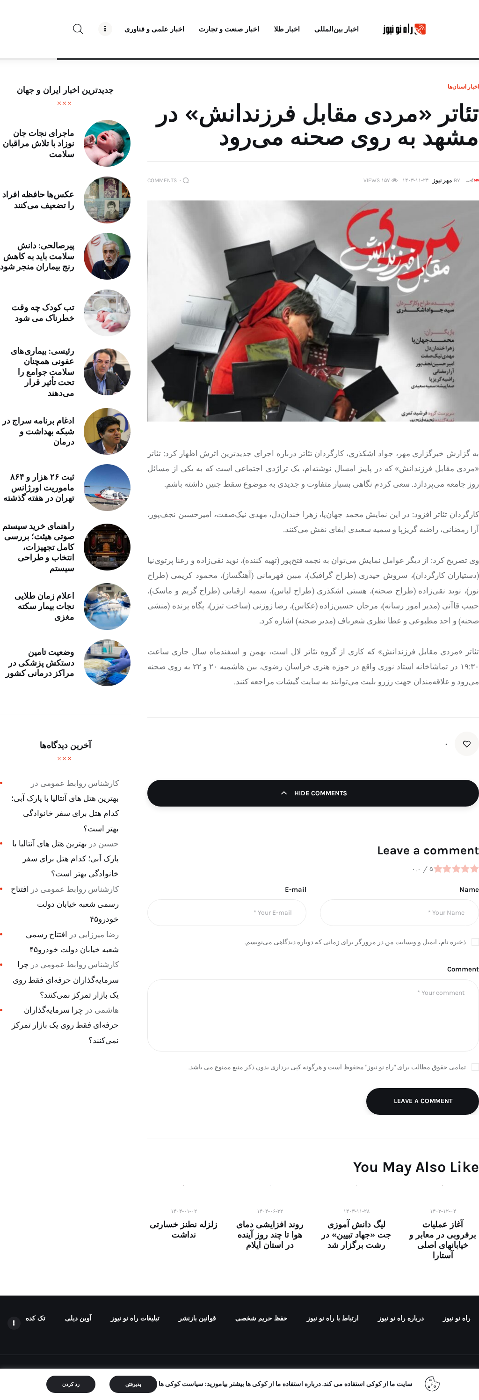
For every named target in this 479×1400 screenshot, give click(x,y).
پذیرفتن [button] (133, 1384)
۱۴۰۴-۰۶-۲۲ (270, 1211)
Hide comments (319, 793)
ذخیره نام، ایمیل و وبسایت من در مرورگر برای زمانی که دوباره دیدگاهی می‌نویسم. (355, 942)
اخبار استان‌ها (463, 86)
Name (469, 889)
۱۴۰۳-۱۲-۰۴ (443, 1211)
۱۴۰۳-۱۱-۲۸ (356, 1211)
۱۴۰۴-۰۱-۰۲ (184, 1211)
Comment (463, 969)
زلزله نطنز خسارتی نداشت (184, 1229)
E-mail (295, 889)
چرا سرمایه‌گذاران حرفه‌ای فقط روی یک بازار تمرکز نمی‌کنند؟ (66, 979)
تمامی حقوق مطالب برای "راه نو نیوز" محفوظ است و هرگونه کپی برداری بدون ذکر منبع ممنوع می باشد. (327, 1067)
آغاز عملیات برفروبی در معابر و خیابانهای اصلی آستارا (442, 1239)
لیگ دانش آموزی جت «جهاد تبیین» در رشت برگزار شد (356, 1234)
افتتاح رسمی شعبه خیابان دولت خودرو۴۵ (65, 904)
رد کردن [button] (71, 1384)
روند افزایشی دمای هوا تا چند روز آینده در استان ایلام (270, 1234)
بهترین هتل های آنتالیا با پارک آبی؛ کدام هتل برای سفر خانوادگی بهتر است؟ (65, 813)
